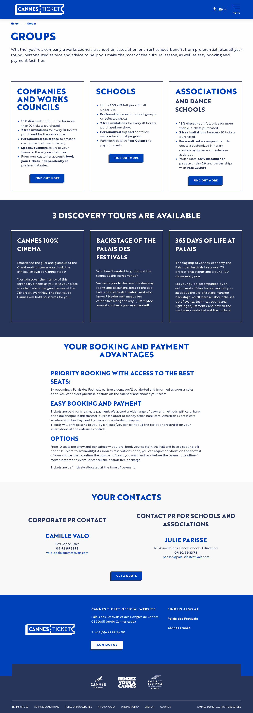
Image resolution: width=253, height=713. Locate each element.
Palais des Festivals (183, 618)
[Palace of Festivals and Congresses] (155, 682)
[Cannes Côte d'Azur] (98, 682)
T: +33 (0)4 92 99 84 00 (108, 632)
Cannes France (179, 628)
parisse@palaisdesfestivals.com (186, 557)
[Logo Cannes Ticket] (50, 629)
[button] (223, 9)
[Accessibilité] (214, 8)
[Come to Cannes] (127, 682)
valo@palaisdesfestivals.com (67, 553)
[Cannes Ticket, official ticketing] (39, 11)
